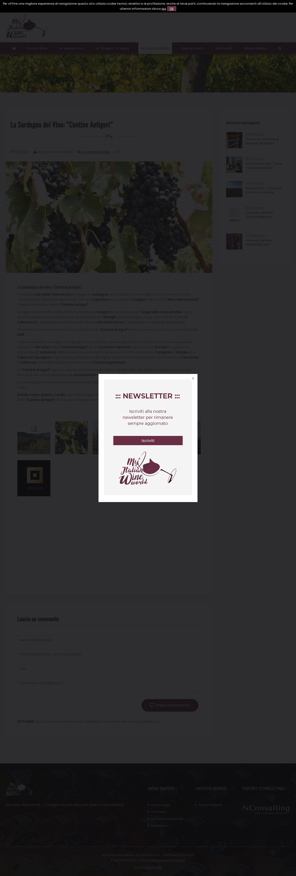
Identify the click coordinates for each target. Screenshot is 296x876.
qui (163, 9)
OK (172, 9)
